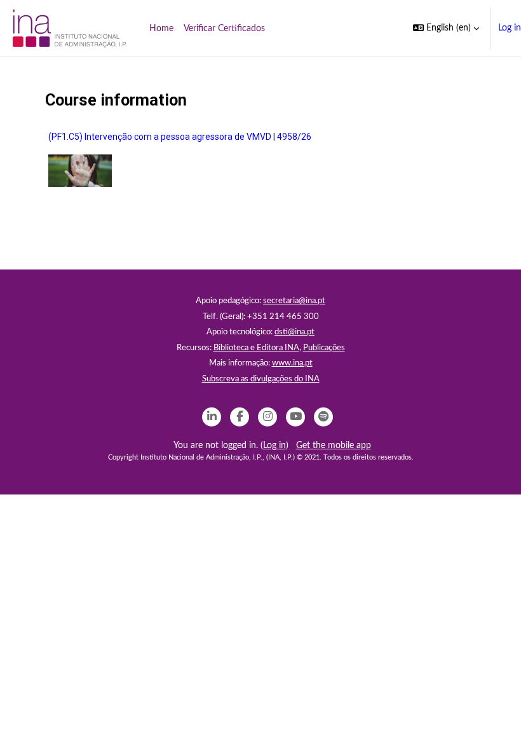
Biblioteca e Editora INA (256, 348)
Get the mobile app (333, 445)
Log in (509, 28)
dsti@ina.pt (294, 332)
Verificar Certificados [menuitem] (224, 28)
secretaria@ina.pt (294, 301)
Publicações (324, 348)
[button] (446, 28)
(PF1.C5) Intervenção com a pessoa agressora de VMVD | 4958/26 (179, 137)
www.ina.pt (292, 363)
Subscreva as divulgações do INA (261, 379)
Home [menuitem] (161, 28)
